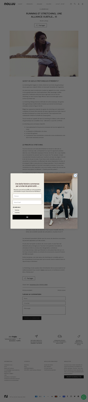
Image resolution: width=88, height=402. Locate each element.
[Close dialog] (75, 175)
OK (27, 217)
